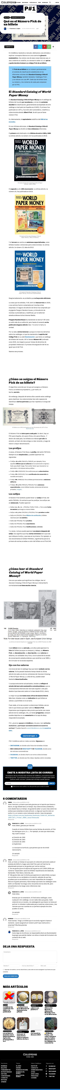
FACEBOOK (14, 755)
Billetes (7, 17)
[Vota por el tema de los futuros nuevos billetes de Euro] (23, 1023)
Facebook (52, 1066)
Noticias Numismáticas (20, 1032)
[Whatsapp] (46, 1069)
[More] (53, 47)
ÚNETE (52, 783)
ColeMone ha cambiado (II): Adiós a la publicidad (8, 1009)
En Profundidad (7, 1031)
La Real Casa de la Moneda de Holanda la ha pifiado (23, 1009)
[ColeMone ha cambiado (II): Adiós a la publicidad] (9, 997)
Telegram (52, 1074)
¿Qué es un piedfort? (35, 1008)
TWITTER (13, 758)
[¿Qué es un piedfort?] (37, 997)
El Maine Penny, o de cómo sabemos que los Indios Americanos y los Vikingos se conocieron (50, 1038)
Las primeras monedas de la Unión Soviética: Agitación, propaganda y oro (9, 1037)
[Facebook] (36, 47)
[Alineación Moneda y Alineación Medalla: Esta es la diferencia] (51, 997)
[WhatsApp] (49, 47)
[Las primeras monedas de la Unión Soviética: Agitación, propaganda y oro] (9, 1023)
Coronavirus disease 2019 (36, 1034)
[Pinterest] (44, 47)
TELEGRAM (38, 749)
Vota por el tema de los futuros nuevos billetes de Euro (23, 1036)
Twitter (52, 1076)
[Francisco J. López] (5, 28)
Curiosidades (20, 1005)
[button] (50, 2)
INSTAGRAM (14, 745)
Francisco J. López (15, 28)
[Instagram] (46, 1071)
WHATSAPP (27, 749)
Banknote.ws (29, 428)
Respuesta (11, 819)
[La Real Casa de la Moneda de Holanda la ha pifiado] (23, 997)
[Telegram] (46, 1074)
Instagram (52, 1071)
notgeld (19, 489)
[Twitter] (40, 47)
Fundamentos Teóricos (17, 17)
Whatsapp (52, 1068)
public (33, 1031)
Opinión (5, 1005)
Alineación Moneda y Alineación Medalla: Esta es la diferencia (51, 1011)
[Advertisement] (30, 365)
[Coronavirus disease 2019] (37, 1023)
